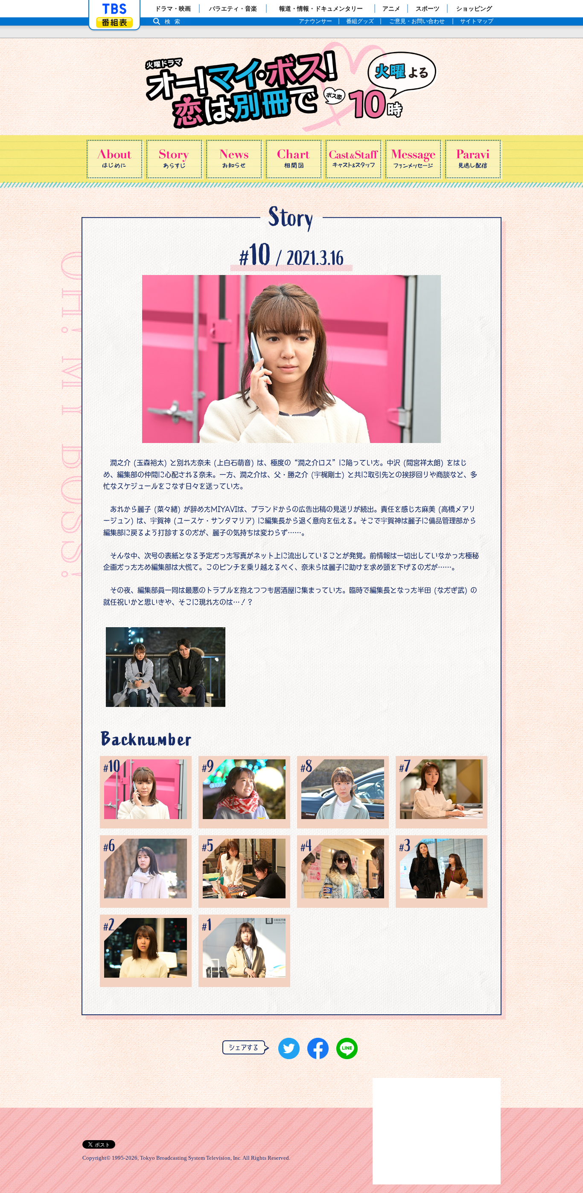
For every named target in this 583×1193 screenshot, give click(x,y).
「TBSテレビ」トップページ (114, 8)
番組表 (114, 22)
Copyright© (96, 1158)
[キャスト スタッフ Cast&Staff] (353, 159)
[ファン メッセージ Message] (413, 159)
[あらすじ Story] (174, 159)
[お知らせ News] (234, 159)
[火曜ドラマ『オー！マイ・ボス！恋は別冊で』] (291, 87)
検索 (174, 21)
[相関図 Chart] (293, 159)
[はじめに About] (114, 159)
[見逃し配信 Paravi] (473, 159)
